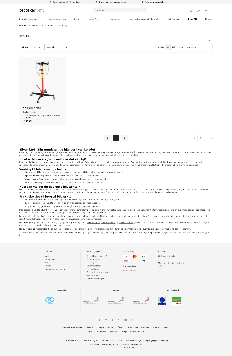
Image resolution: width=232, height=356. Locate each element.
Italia (91, 331)
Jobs (47, 262)
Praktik (48, 265)
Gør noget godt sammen (56, 269)
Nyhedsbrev (50, 259)
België (101, 327)
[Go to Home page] (32, 10)
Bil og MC (36, 25)
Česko (120, 327)
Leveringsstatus (94, 265)
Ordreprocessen (94, 259)
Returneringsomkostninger (98, 272)
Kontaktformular (168, 256)
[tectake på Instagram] (119, 320)
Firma (119, 340)
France (165, 327)
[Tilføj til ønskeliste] (62, 61)
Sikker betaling (128, 251)
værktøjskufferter (108, 222)
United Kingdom (137, 331)
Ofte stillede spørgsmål (97, 256)
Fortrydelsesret (93, 269)
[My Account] (191, 11)
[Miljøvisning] (173, 47)
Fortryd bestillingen (95, 278)
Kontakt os (162, 251)
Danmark (145, 327)
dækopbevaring (168, 216)
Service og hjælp (93, 251)
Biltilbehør (49, 25)
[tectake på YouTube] (125, 320)
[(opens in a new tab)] (50, 300)
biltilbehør (103, 216)
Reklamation (92, 275)
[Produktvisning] (168, 47)
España (156, 327)
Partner (116, 290)
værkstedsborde (126, 222)
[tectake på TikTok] (112, 320)
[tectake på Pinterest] (106, 320)
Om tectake (49, 251)
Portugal (113, 331)
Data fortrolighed (90, 340)
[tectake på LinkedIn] (132, 320)
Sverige (124, 331)
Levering (90, 262)
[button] (37, 47)
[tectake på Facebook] (99, 320)
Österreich (90, 327)
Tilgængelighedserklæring (156, 340)
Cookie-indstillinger (133, 340)
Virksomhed (50, 256)
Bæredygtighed (173, 290)
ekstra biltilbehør (53, 219)
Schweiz (110, 327)
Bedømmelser (62, 290)
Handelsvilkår (107, 340)
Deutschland (132, 327)
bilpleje (101, 229)
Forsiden (23, 25)
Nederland (101, 331)
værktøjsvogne (93, 222)
